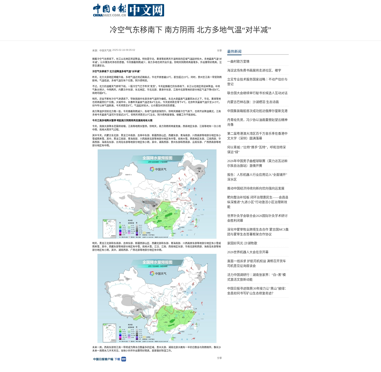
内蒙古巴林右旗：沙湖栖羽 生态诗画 (253, 102)
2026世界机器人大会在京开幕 (247, 252)
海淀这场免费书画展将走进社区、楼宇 (254, 70)
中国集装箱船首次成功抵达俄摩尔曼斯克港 (257, 111)
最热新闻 (234, 52)
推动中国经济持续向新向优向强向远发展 (255, 188)
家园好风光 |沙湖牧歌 (242, 243)
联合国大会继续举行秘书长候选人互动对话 (257, 93)
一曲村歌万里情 (238, 61)
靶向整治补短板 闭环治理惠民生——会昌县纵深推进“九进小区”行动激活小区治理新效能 (257, 202)
